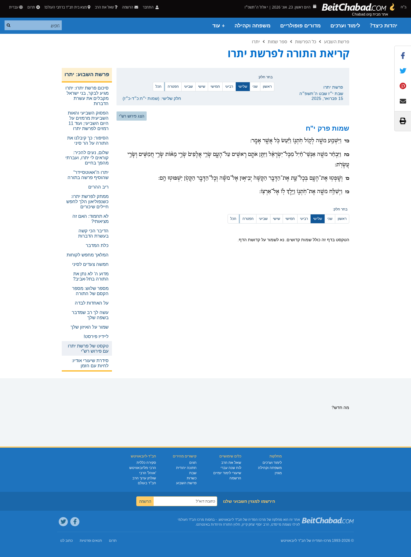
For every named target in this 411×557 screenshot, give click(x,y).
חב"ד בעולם (147, 483)
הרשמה (235, 478)
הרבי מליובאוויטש (142, 468)
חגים (193, 462)
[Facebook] (74, 521)
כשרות (192, 478)
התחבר (149, 7)
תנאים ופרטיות (91, 540)
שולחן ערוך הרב (144, 478)
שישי (201, 86)
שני (255, 86)
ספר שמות (277, 41)
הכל (158, 86)
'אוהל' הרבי (147, 473)
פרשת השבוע (336, 41)
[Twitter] (63, 521)
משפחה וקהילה (252, 25)
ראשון (267, 86)
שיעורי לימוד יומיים (227, 473)
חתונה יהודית (186, 468)
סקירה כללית (146, 462)
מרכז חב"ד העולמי (191, 519)
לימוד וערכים (345, 25)
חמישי (215, 86)
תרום (31, 7)
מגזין (278, 473)
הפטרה (173, 86)
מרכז (327, 540)
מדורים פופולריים (300, 25)
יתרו (256, 41)
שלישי (242, 86)
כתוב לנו (66, 540)
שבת (193, 473)
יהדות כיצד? (383, 25)
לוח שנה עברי (231, 468)
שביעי (188, 86)
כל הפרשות (305, 41)
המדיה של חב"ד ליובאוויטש (301, 540)
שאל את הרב (104, 7)
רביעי (229, 86)
